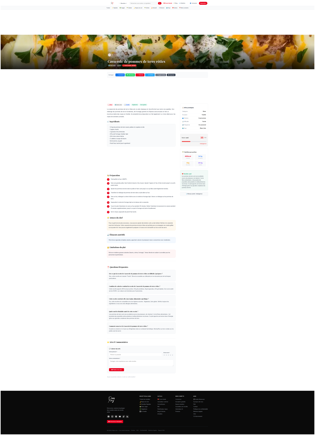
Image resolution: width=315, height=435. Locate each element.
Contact (195, 406)
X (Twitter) (149, 74)
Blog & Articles (161, 411)
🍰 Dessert (154, 7)
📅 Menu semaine (183, 7)
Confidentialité (143, 430)
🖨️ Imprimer (171, 75)
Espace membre (179, 404)
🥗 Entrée (146, 7)
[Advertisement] (133, 22)
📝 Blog (175, 3)
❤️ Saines (174, 7)
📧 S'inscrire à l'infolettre (115, 421)
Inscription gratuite (180, 401)
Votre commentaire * (114, 358)
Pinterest (140, 74)
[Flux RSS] (127, 416)
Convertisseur (161, 404)
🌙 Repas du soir (138, 7)
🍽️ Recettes (123, 3)
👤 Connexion (193, 3)
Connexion (178, 399)
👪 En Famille (143, 411)
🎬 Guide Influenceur (199, 399)
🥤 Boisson (161, 7)
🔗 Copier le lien (161, 75)
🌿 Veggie (122, 7)
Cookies (133, 430)
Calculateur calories (163, 401)
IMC (159, 406)
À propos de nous (198, 401)
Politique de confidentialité (200, 409)
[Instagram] (112, 416)
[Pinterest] (116, 416)
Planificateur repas (163, 409)
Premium (177, 411)
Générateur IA (179, 409)
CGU (194, 414)
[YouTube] (119, 416)
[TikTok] (123, 416)
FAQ (194, 404)
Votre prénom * (113, 351)
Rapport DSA (161, 430)
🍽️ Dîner (110, 104)
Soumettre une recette (181, 406)
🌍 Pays (168, 7)
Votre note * (166, 352)
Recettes (115, 50)
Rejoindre (203, 3)
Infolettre (160, 414)
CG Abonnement (197, 416)
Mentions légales (198, 411)
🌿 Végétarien (143, 409)
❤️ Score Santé (167, 3)
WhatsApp (130, 74)
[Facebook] (108, 416)
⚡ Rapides (115, 7)
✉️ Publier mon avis (116, 369)
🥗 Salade (129, 7)
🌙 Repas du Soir (144, 401)
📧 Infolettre (182, 3)
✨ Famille (126, 104)
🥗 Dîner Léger (144, 406)
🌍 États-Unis (118, 104)
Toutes (108, 7)
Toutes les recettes (145, 399)
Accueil (109, 50)
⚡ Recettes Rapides (145, 404)
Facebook (120, 74)
